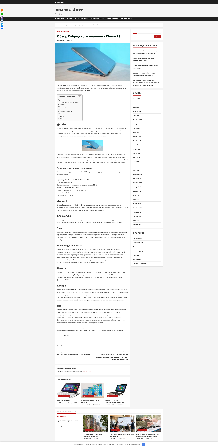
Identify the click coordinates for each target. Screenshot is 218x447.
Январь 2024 (137, 178)
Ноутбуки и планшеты (97, 19)
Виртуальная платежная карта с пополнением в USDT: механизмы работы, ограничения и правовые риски (146, 82)
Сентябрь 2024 (137, 145)
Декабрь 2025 (137, 120)
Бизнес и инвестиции (81, 19)
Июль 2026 (136, 99)
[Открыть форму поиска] (162, 18)
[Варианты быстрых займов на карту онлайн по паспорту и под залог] (148, 423)
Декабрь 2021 (137, 224)
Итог (60, 118)
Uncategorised (59, 19)
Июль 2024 (136, 153)
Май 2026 (136, 107)
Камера (61, 116)
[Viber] (2, 17)
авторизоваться (87, 371)
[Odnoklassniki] (2, 10)
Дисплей (62, 104)
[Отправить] (2, 27)
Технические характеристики (68, 102)
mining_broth (61, 40)
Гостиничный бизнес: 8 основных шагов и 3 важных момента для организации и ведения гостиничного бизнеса (112, 356)
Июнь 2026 (136, 103)
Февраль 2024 (137, 174)
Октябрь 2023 (137, 191)
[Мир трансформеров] (68, 390)
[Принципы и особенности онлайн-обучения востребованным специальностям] (69, 416)
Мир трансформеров (63, 400)
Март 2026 (136, 115)
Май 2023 (136, 199)
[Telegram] (2, 24)
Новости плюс (137, 259)
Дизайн (61, 100)
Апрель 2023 (137, 203)
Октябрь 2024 (137, 140)
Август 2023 (136, 195)
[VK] (2, 21)
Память (61, 114)
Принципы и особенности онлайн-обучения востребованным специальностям (68, 422)
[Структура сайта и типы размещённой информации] (122, 423)
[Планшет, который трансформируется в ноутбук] (116, 390)
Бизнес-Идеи (69, 9)
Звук (60, 109)
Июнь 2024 (136, 157)
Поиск (135, 32)
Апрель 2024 (137, 166)
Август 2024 (136, 149)
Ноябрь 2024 (137, 136)
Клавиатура (63, 107)
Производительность (65, 111)
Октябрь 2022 (137, 216)
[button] (79, 97)
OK (143, 444)
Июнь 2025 (136, 128)
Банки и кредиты (126, 19)
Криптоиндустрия (112, 19)
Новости (69, 19)
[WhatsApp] (2, 14)
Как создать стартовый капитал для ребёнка (73, 353)
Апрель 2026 (137, 111)
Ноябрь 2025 (137, 124)
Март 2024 (136, 170)
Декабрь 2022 (137, 208)
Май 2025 (136, 132)
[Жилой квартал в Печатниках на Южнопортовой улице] (95, 423)
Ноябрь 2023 (137, 187)
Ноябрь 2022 (137, 212)
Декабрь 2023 (137, 182)
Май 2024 (136, 161)
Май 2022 (136, 220)
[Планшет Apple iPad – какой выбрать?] (92, 390)
